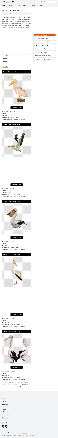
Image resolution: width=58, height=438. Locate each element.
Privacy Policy (6, 404)
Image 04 (5, 64)
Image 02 (5, 58)
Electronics (5, 418)
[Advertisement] (16, 41)
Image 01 (5, 56)
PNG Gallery (8, 2)
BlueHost (24, 433)
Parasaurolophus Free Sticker (43, 42)
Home (4, 13)
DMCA (3, 398)
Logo (3, 411)
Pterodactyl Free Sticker (41, 45)
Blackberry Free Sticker (41, 38)
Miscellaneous (6, 415)
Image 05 (5, 66)
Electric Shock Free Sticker (42, 59)
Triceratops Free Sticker (41, 49)
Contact (4, 401)
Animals (7, 13)
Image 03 (5, 61)
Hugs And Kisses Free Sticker (43, 55)
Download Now (16, 107)
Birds (10, 13)
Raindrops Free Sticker (41, 52)
